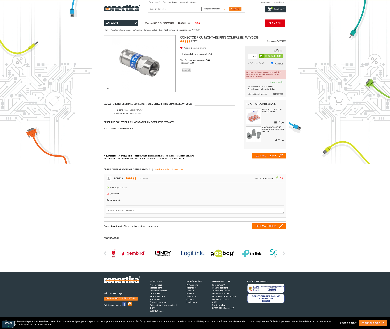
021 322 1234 (278, 94)
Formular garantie (158, 302)
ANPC (214, 302)
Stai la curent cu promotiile (120, 298)
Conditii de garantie (221, 291)
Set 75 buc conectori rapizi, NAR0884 (272, 111)
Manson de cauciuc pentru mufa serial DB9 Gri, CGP (273, 129)
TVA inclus (278, 63)
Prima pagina (192, 285)
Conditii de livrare (170, 2)
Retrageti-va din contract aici (163, 305)
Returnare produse (220, 294)
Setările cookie (348, 322)
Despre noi (183, 2)
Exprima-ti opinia (266, 156)
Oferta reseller (218, 305)
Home (107, 30)
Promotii (275, 23)
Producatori (191, 302)
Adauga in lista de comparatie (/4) (198, 54)
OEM (192, 63)
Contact (193, 2)
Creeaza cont (156, 288)
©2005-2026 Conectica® (223, 308)
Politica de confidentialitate (224, 296)
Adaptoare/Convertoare (120, 30)
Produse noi (184, 23)
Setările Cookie (156, 311)
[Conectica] (122, 280)
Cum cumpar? (154, 2)
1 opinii (195, 41)
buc (254, 56)
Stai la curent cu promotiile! (159, 23)
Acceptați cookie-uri (373, 322)
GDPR (152, 308)
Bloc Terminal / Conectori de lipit (144, 30)
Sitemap (190, 291)
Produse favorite (157, 296)
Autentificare (156, 285)
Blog (197, 23)
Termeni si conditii (220, 299)
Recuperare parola (158, 291)
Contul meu (155, 294)
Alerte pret (155, 299)
